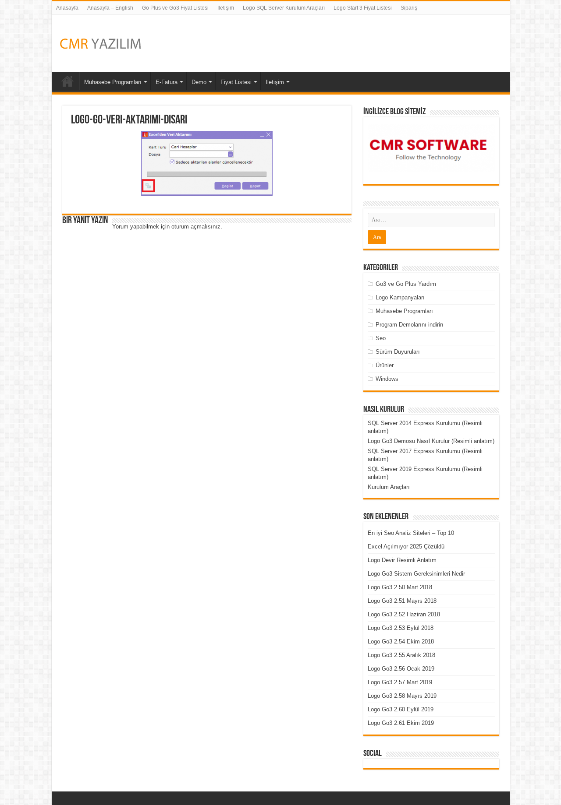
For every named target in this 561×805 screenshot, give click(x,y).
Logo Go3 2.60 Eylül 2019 (400, 709)
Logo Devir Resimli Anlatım (402, 560)
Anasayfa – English (110, 8)
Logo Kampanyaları (400, 297)
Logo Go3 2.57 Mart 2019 (400, 682)
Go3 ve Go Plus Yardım (406, 284)
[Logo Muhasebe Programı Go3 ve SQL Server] (100, 43)
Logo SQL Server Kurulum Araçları (284, 8)
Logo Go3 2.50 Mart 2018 (400, 587)
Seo (381, 338)
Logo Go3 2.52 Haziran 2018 (404, 614)
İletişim (225, 8)
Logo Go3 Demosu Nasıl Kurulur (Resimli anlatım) (431, 441)
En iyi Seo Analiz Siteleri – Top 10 (411, 533)
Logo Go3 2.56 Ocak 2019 (401, 668)
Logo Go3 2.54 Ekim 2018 (401, 641)
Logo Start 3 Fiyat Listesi (363, 8)
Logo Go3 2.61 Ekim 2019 (401, 723)
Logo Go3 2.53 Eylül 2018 (400, 628)
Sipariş (409, 8)
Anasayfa (67, 8)
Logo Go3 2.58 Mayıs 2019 (402, 696)
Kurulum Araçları (389, 487)
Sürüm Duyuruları (398, 351)
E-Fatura (167, 82)
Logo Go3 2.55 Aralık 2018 (401, 655)
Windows (387, 379)
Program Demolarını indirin (409, 324)
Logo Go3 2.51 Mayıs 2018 (402, 601)
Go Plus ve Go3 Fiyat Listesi (175, 8)
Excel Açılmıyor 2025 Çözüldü (406, 546)
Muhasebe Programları (113, 82)
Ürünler (385, 365)
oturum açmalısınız (195, 226)
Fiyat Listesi (236, 82)
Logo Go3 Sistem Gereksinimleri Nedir (416, 573)
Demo (199, 82)
